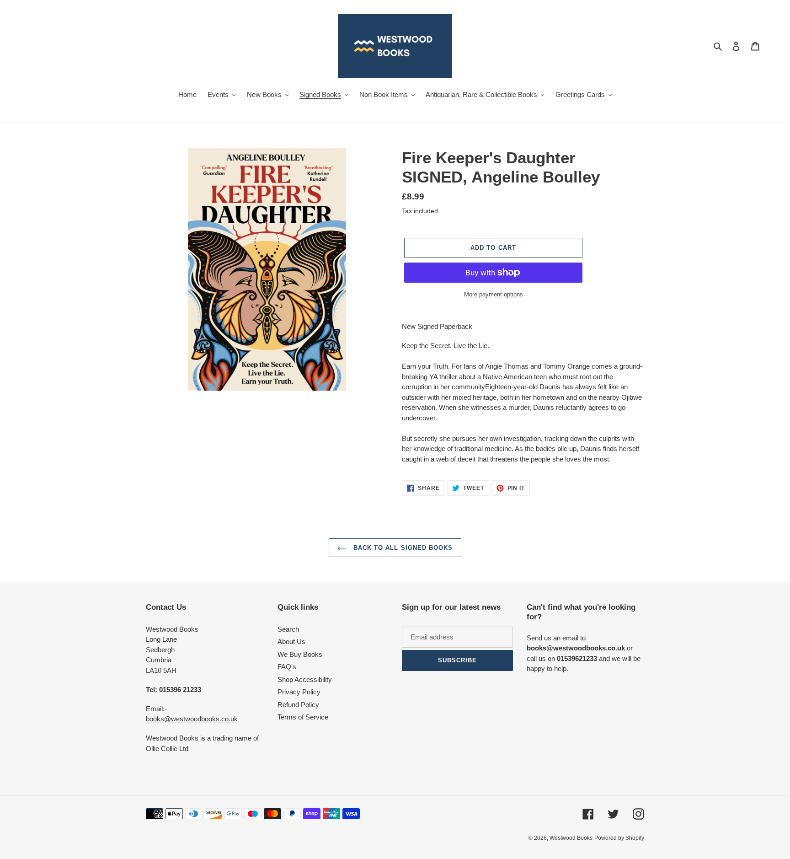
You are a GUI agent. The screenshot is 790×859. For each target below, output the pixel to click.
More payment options (493, 294)
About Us (291, 641)
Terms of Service (303, 717)
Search (288, 629)
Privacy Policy (299, 692)
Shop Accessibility (305, 679)
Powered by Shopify (619, 838)
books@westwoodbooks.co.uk (192, 719)
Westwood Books (571, 838)
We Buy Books (300, 654)
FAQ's (287, 667)
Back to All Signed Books (402, 547)
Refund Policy (298, 705)
